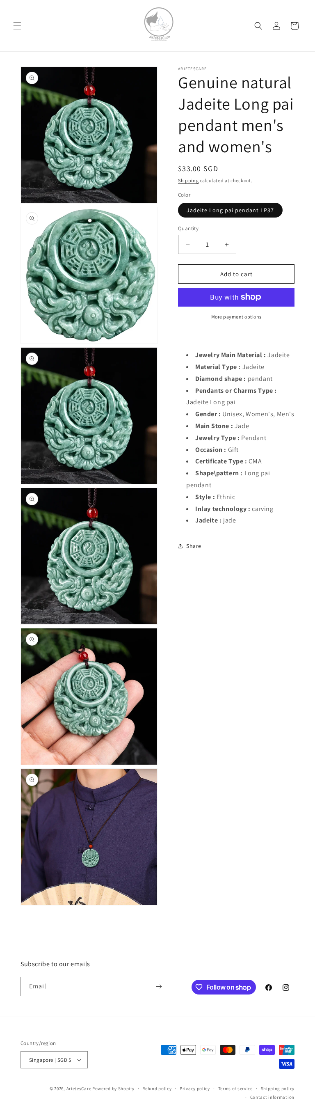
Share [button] (193, 546)
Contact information (272, 1097)
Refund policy (156, 1088)
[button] (17, 26)
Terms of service (235, 1088)
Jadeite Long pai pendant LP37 (230, 210)
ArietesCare (78, 1088)
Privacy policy (195, 1088)
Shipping (188, 180)
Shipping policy (278, 1088)
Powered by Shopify (113, 1088)
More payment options (236, 317)
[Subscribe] (159, 986)
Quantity (188, 228)
